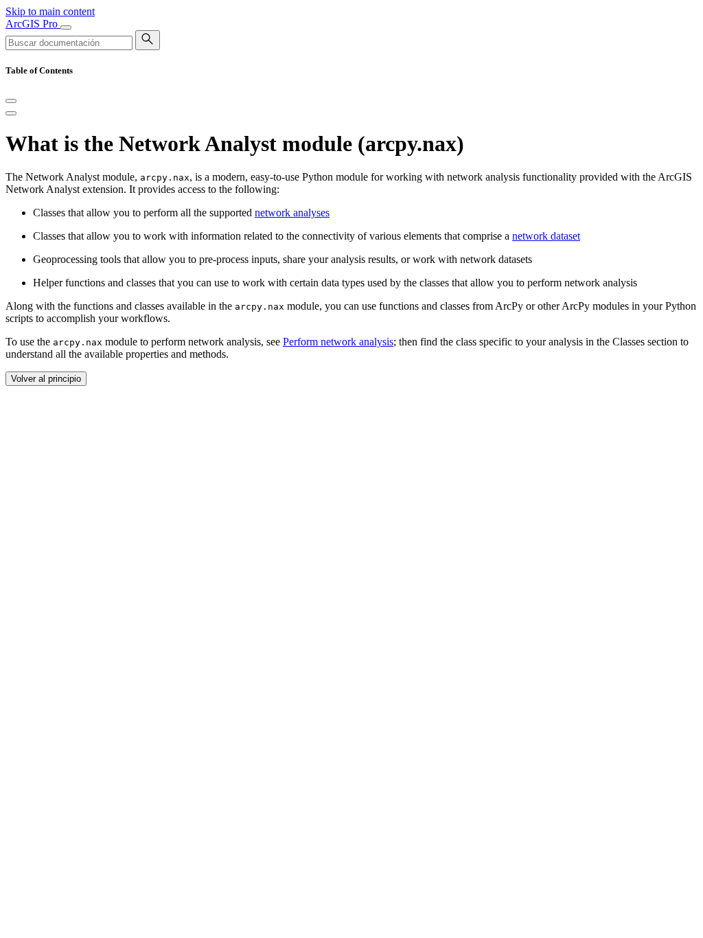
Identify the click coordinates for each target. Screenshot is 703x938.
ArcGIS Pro (32, 24)
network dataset (546, 236)
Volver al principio (46, 379)
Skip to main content (50, 11)
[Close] (10, 101)
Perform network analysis (338, 341)
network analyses (292, 212)
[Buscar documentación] (147, 40)
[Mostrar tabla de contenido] (10, 113)
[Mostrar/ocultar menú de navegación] (65, 27)
